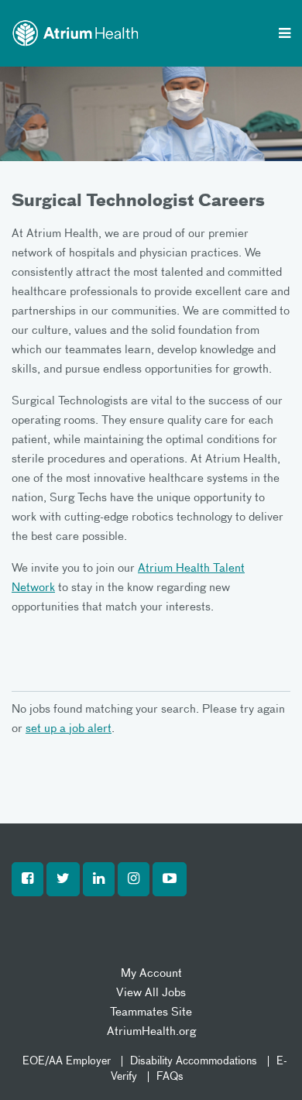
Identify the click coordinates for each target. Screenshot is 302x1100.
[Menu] (284, 35)
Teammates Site (151, 1012)
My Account (151, 973)
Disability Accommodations (193, 1061)
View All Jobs (151, 993)
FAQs (170, 1076)
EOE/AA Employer (66, 1061)
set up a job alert (69, 728)
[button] (27, 879)
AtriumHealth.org (151, 1031)
